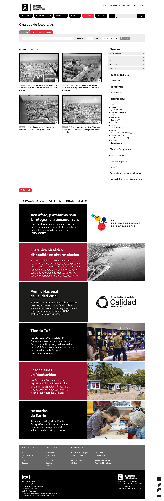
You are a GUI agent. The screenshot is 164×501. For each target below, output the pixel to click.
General (24, 32)
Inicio (104, 5)
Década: (99, 38)
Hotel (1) (114, 125)
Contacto (142, 5)
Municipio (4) (115, 117)
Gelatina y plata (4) (117, 155)
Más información (56, 80)
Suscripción (126, 5)
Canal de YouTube (77, 455)
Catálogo (88, 15)
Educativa (75, 15)
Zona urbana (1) (116, 143)
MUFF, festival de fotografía (79, 453)
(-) (143, 53)
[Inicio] (53, 13)
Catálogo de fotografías (41, 32)
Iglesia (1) (114, 130)
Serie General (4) (117, 93)
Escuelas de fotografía (102, 458)
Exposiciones (26, 15)
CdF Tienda (99, 453)
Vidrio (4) (114, 167)
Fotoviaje (73, 463)
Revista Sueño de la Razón (104, 460)
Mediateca (101, 15)
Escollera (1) (115, 120)
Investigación (61, 15)
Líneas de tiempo (76, 460)
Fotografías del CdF (43, 15)
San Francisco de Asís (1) (120, 138)
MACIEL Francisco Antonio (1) (121, 133)
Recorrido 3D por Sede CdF (104, 463)
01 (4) (113, 115)
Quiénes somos (114, 5)
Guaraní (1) (115, 122)
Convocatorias (75, 458)
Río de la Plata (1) (117, 135)
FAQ (134, 5)
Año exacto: (81, 38)
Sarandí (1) (115, 140)
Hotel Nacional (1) (117, 128)
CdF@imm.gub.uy (31, 491)
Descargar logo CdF (102, 455)
